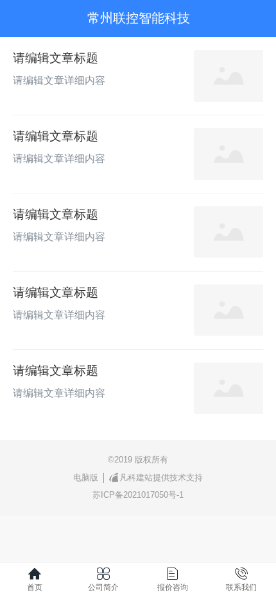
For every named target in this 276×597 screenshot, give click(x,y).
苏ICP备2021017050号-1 (138, 495)
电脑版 (85, 477)
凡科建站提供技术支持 (161, 477)
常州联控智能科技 (138, 18)
